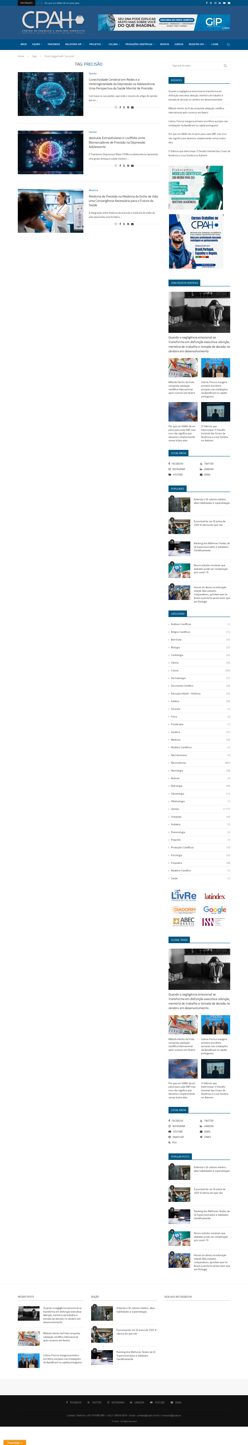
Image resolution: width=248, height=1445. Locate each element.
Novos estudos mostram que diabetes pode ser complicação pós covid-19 (211, 568)
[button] (38, 3)
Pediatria (200, 824)
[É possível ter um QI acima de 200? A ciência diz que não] (179, 526)
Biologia (200, 647)
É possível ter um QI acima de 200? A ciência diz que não (209, 523)
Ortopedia (200, 816)
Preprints (200, 839)
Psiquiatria (200, 862)
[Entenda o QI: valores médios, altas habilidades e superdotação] (179, 504)
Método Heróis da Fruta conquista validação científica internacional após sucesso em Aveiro (181, 387)
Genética (200, 732)
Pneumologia (200, 832)
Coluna (113, 44)
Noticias (200, 778)
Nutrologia (200, 785)
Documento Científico (200, 685)
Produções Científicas (138, 44)
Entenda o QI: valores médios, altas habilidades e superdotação (212, 501)
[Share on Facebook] (120, 107)
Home (21, 56)
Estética (200, 701)
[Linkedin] (220, 3)
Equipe (36, 44)
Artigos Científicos (200, 632)
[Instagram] (215, 3)
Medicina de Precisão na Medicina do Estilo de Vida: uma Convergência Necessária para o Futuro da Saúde (123, 201)
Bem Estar (200, 639)
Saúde (200, 878)
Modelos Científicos (200, 747)
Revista (164, 44)
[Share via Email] (132, 107)
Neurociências (200, 762)
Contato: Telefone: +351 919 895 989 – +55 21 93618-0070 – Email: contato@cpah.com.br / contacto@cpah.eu (124, 1415)
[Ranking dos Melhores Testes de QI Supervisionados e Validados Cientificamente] (179, 548)
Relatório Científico (200, 870)
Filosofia (200, 709)
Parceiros (54, 44)
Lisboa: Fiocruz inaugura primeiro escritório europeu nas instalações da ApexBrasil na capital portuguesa (214, 389)
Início (24, 44)
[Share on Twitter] (124, 107)
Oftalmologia (200, 801)
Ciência (200, 662)
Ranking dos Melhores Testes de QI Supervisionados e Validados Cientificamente (212, 546)
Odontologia (200, 793)
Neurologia (200, 770)
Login (215, 44)
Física (200, 716)
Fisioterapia (200, 724)
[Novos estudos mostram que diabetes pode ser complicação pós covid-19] (179, 570)
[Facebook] (206, 3)
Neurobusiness (200, 755)
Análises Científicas (200, 624)
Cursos (178, 44)
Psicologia (200, 855)
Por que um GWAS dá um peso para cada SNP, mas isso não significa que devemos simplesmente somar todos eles (197, 138)
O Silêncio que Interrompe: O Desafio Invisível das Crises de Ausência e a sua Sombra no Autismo (214, 433)
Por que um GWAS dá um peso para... (62, 3)
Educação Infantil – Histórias (200, 693)
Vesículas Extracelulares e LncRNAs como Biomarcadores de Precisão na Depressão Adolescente (117, 142)
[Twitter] (211, 3)
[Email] (229, 3)
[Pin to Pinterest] (128, 107)
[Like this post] (116, 107)
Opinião (200, 809)
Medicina (200, 739)
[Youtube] (224, 3)
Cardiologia (200, 655)
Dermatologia (200, 678)
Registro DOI (196, 44)
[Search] (228, 44)
